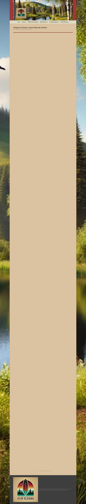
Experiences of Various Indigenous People (24, 243)
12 (42, 470)
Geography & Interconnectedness (22, 200)
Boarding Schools (18, 416)
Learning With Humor (19, 114)
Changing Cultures (18, 287)
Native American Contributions (21, 71)
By (17, 116)
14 (47, 470)
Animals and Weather (19, 459)
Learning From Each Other (20, 157)
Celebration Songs (18, 330)
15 (49, 470)
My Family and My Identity (20, 373)
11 (40, 470)
